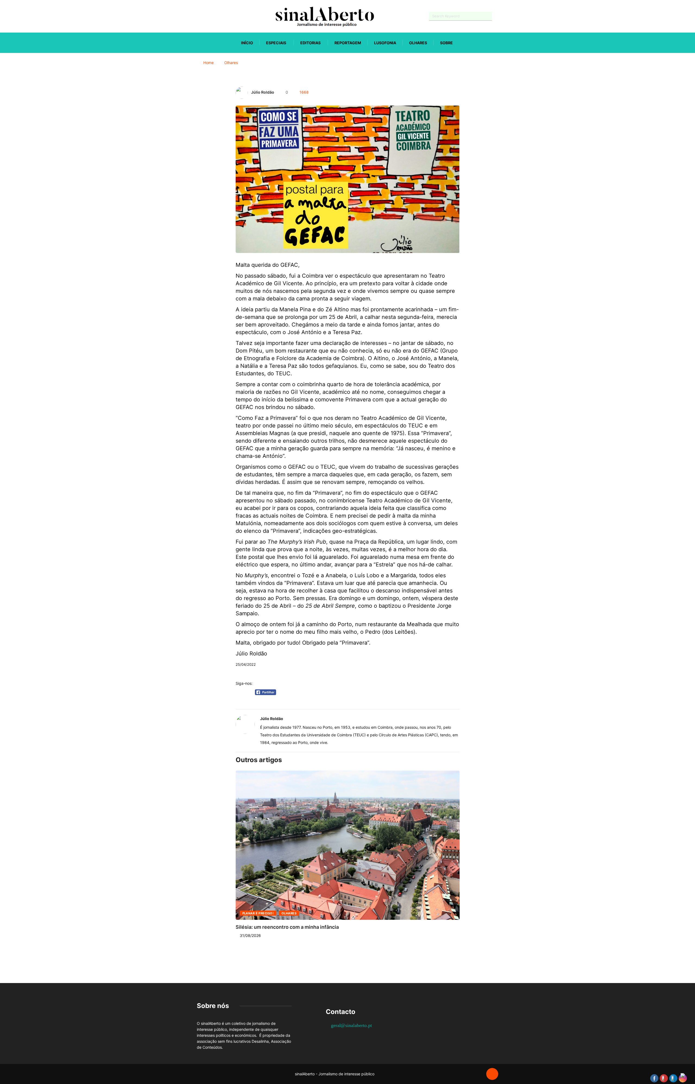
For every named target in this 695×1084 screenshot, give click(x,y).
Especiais (276, 42)
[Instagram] (217, 16)
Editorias (310, 42)
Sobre (446, 42)
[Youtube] (207, 16)
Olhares (418, 42)
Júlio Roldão (262, 92)
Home (208, 62)
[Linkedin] (226, 16)
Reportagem (347, 42)
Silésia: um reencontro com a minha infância (287, 927)
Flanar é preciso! (258, 913)
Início (247, 42)
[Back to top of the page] (492, 1074)
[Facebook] (198, 16)
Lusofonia (385, 42)
